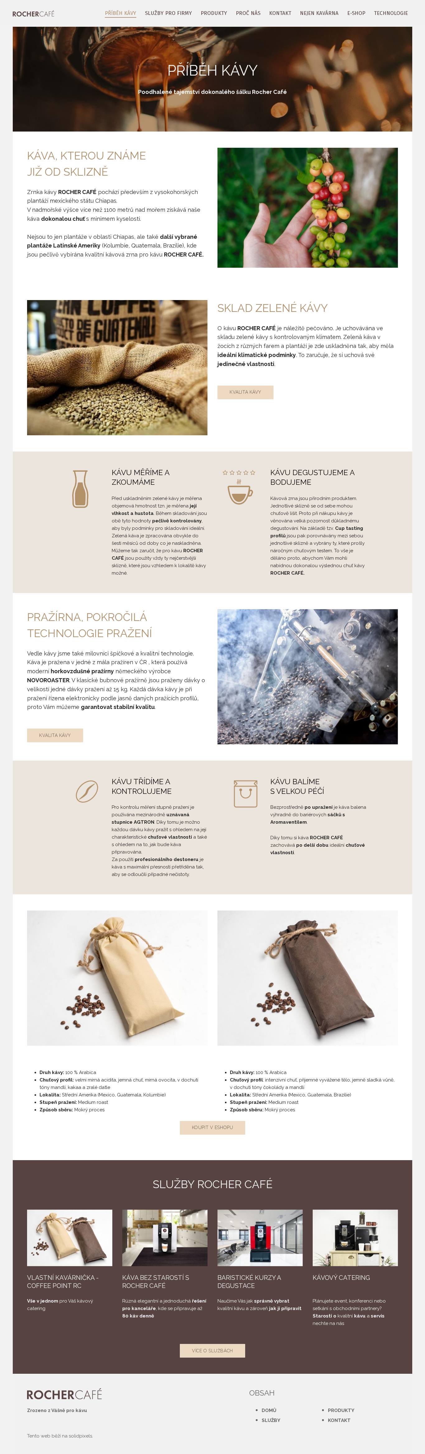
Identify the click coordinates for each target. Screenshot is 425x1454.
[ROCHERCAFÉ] (33, 13)
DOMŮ (269, 1410)
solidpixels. (81, 1436)
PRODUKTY (341, 1410)
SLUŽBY (271, 1420)
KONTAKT (339, 1420)
